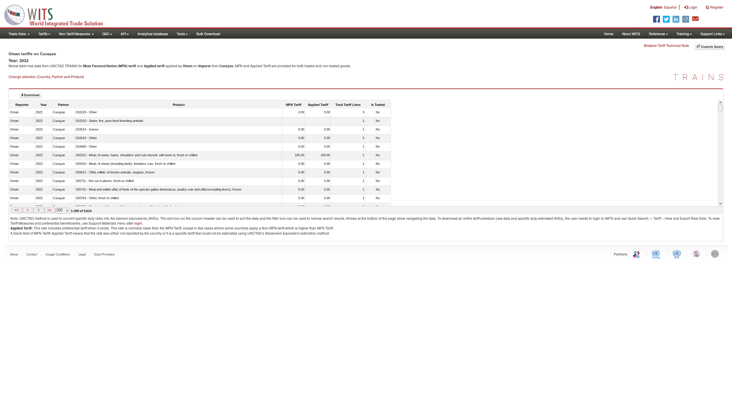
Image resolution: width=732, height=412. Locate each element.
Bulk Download (208, 33)
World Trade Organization (696, 253)
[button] (17, 210)
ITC (637, 253)
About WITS (631, 33)
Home (608, 33)
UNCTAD (657, 253)
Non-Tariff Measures (75, 33)
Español (670, 7)
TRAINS (700, 77)
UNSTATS (677, 253)
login (138, 223)
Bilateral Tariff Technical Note (666, 45)
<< (17, 210)
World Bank (716, 253)
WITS (57, 14)
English (656, 7)
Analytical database (153, 33)
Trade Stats (18, 33)
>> (49, 210)
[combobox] (62, 210)
